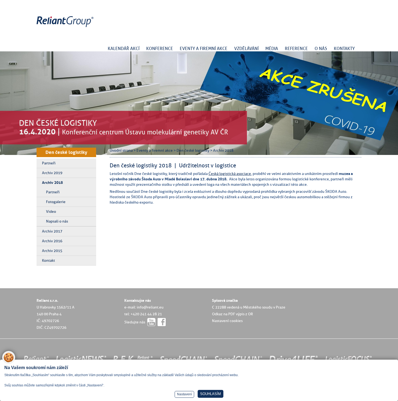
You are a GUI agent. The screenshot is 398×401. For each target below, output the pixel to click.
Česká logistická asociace (229, 173)
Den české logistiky (66, 152)
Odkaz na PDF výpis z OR (232, 313)
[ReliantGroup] (66, 27)
